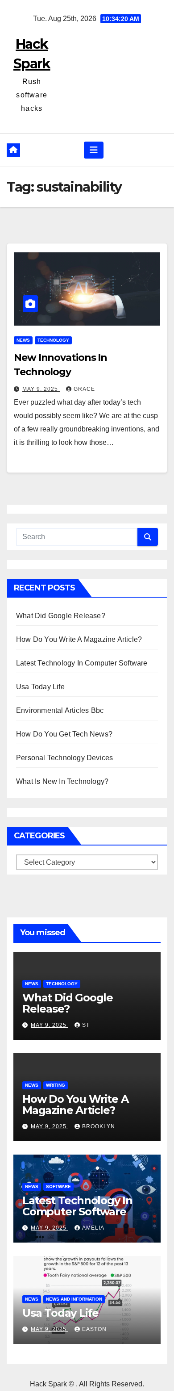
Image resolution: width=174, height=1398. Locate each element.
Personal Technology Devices (64, 758)
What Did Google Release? (60, 615)
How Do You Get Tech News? (64, 734)
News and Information (74, 1299)
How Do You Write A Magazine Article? (79, 639)
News (23, 340)
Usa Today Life (40, 687)
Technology (53, 340)
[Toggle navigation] (94, 150)
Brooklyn (98, 1126)
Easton (94, 1329)
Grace (84, 389)
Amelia (93, 1228)
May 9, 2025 (41, 389)
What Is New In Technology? (62, 781)
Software (58, 1186)
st (86, 1025)
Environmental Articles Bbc (60, 710)
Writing (55, 1085)
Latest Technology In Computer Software (82, 663)
